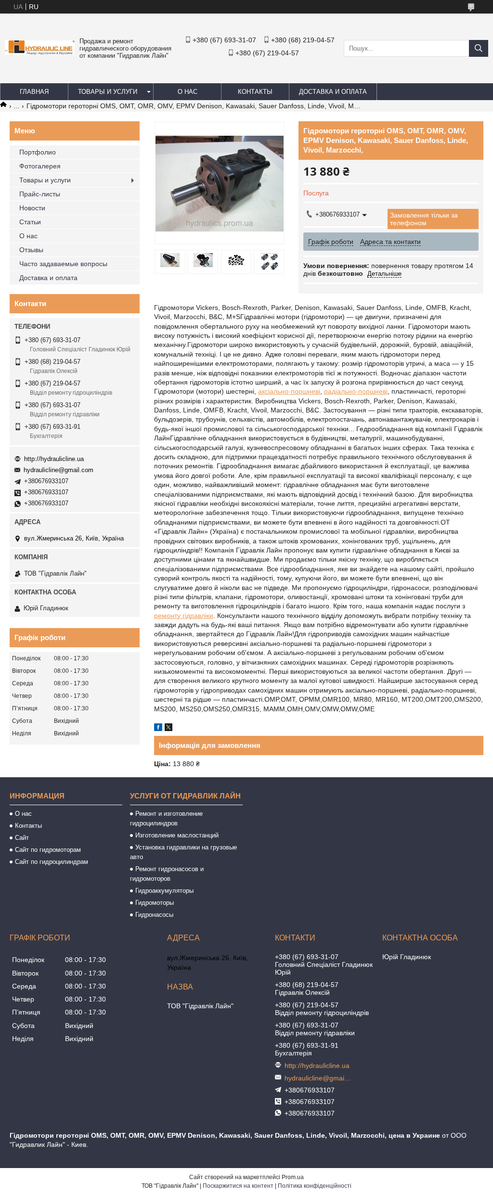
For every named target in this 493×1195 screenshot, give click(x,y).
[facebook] (158, 728)
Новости (32, 208)
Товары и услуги (107, 91)
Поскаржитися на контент (238, 1185)
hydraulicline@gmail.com (58, 470)
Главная (34, 91)
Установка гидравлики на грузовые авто (183, 852)
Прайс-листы (39, 194)
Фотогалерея (40, 166)
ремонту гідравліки (183, 615)
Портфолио (37, 152)
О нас (187, 91)
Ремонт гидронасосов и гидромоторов (167, 873)
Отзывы (31, 250)
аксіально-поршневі (289, 391)
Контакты (255, 91)
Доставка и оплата (333, 91)
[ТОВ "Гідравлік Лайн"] (40, 52)
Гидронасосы (154, 914)
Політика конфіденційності (314, 1185)
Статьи (30, 222)
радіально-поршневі (356, 391)
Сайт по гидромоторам (48, 849)
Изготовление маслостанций (177, 835)
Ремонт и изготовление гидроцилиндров (166, 818)
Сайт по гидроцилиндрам (51, 861)
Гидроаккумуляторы (164, 890)
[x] (168, 728)
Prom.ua (293, 1177)
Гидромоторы (154, 902)
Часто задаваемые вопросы (63, 264)
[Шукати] (478, 48)
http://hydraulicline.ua (54, 459)
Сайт (22, 837)
